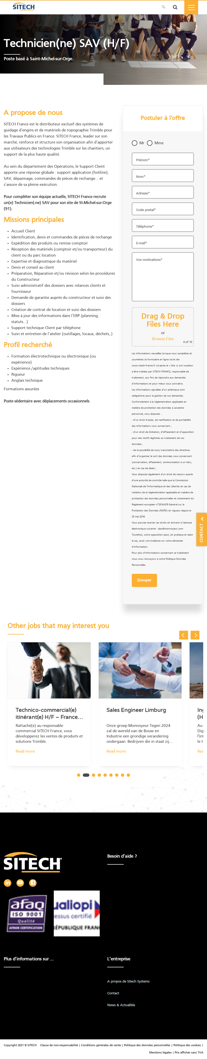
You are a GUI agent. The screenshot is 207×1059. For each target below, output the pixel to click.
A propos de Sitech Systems (128, 981)
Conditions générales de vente (101, 1045)
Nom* (141, 177)
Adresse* (143, 193)
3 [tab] (93, 775)
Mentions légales (160, 1052)
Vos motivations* (149, 260)
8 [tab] (122, 775)
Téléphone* (145, 226)
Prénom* (143, 160)
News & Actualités (121, 1005)
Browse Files (163, 339)
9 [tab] (128, 775)
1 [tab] (78, 775)
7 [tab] (116, 775)
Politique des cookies (187, 1045)
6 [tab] (111, 775)
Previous (183, 635)
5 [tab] (105, 775)
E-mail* (141, 243)
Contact (113, 993)
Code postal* (146, 210)
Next (195, 635)
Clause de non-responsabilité (59, 1045)
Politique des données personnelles (147, 1045)
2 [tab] (86, 775)
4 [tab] (99, 775)
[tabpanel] (49, 709)
